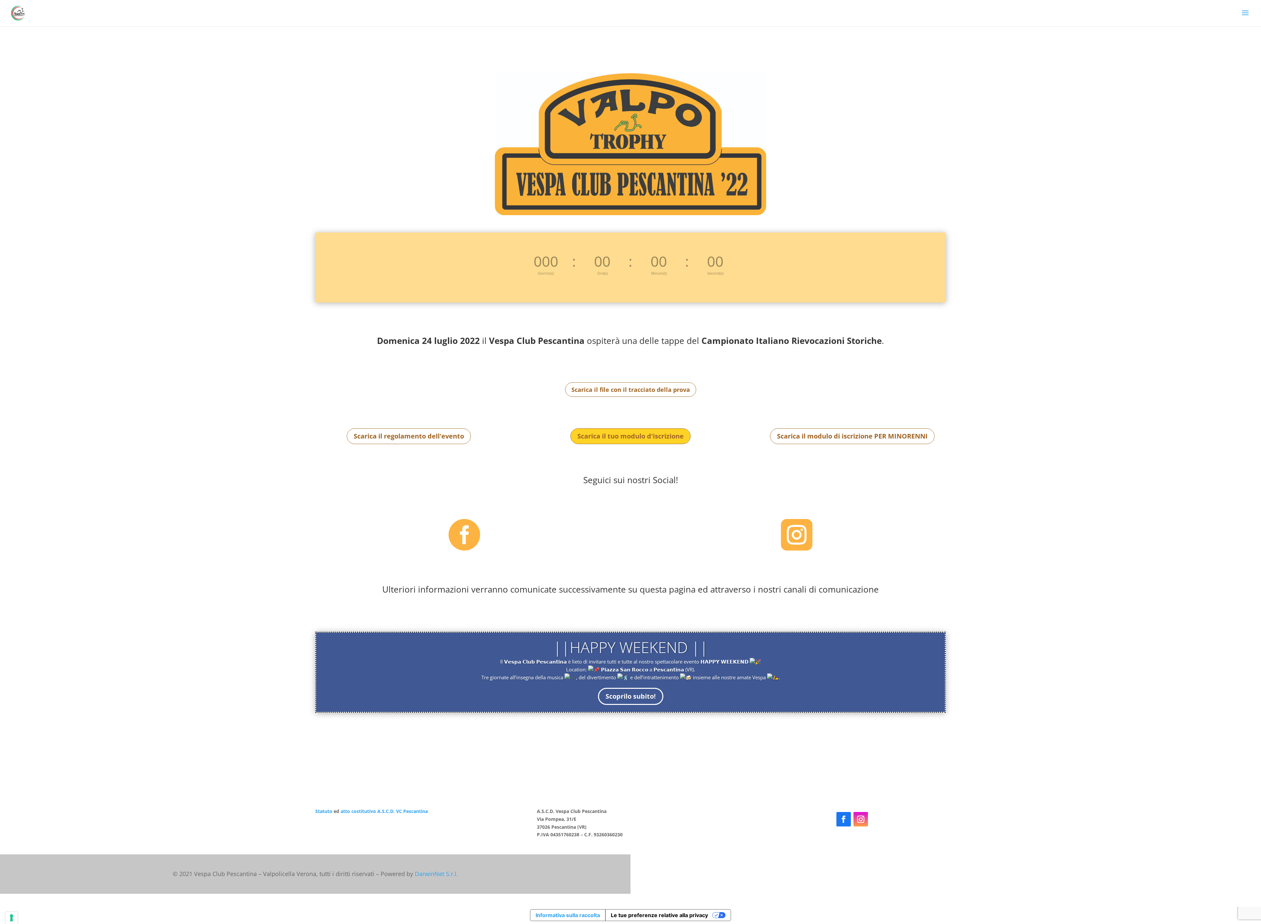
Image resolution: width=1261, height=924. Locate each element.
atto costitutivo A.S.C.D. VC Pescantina (383, 811)
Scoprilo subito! (631, 696)
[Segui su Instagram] (860, 819)
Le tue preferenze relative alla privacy (659, 915)
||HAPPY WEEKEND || (630, 647)
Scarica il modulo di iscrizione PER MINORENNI (852, 436)
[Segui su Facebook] (843, 819)
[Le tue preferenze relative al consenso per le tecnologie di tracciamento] (11, 918)
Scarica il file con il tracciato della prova (630, 390)
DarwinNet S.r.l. (436, 874)
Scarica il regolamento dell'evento (409, 436)
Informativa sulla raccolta (568, 915)
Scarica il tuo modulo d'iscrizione (630, 436)
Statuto (323, 811)
